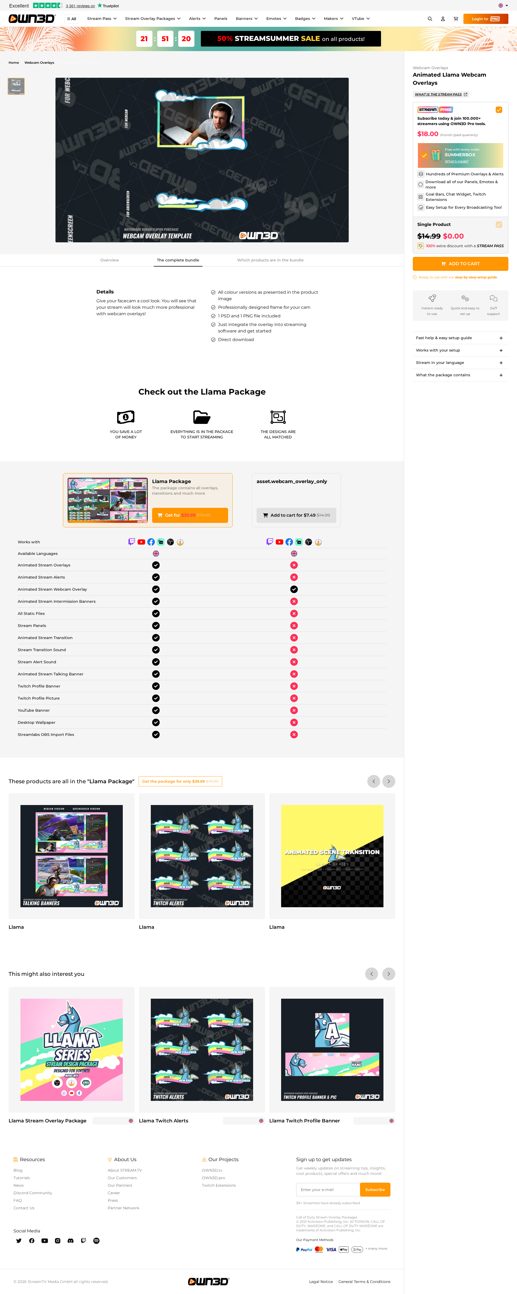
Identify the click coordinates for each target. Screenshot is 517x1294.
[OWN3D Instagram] (57, 1240)
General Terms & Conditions (364, 1281)
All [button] (73, 18)
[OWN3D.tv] (209, 1281)
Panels (220, 18)
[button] (16, 86)
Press (113, 1200)
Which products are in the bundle (270, 260)
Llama (16, 927)
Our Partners (120, 1185)
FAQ (17, 1200)
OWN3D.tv (212, 1170)
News (18, 1185)
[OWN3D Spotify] (96, 1240)
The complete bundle (178, 260)
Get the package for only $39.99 (180, 781)
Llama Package (171, 481)
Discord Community (32, 1192)
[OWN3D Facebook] (31, 1240)
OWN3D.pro (213, 1177)
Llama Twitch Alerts (163, 1121)
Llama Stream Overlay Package (47, 1121)
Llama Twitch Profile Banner (304, 1121)
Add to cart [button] (464, 263)
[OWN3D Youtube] (44, 1240)
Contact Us (23, 1208)
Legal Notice (321, 1281)
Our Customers (122, 1177)
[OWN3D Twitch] (83, 1240)
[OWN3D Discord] (70, 1240)
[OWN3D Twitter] (18, 1240)
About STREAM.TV (125, 1170)
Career (114, 1192)
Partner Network (123, 1208)
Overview (109, 260)
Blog (18, 1170)
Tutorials (21, 1177)
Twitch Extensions (219, 1185)
